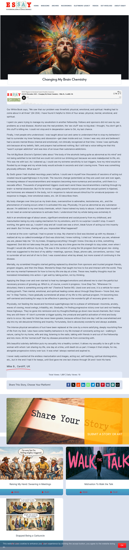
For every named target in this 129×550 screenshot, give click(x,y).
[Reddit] (78, 384)
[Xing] (112, 384)
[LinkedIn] (83, 384)
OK (122, 545)
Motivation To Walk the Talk (98, 484)
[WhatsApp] (88, 384)
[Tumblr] (97, 384)
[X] (73, 384)
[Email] (117, 384)
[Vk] (107, 384)
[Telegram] (92, 384)
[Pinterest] (102, 384)
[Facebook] (68, 384)
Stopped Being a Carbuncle (30, 535)
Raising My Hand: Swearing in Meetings (30, 484)
